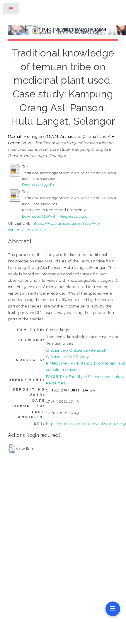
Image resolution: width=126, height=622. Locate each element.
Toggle (11, 10)
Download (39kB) (38, 184)
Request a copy (73, 216)
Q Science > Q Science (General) (76, 350)
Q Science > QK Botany (67, 356)
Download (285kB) (39, 216)
